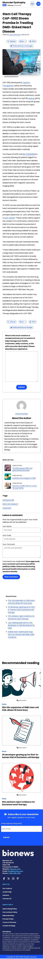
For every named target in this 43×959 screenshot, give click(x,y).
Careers (6, 895)
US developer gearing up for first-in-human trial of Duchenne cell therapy (21, 610)
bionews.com (15, 869)
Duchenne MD (8, 500)
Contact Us (7, 899)
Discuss (12, 41)
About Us (6, 884)
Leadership (7, 892)
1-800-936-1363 (14, 873)
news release (9, 218)
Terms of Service (9, 922)
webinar (31, 98)
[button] (32, 3)
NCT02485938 (29, 154)
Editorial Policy (8, 915)
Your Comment (9, 544)
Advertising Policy (10, 909)
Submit (21, 387)
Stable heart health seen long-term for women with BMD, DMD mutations (21, 634)
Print (33, 41)
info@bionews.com (15, 871)
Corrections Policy (10, 912)
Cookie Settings (9, 926)
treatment (7, 508)
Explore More (8, 904)
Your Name (7, 526)
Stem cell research (10, 504)
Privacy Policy (8, 919)
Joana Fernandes (14, 35)
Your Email (7, 535)
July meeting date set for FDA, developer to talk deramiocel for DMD (21, 625)
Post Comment (11, 577)
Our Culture (7, 888)
